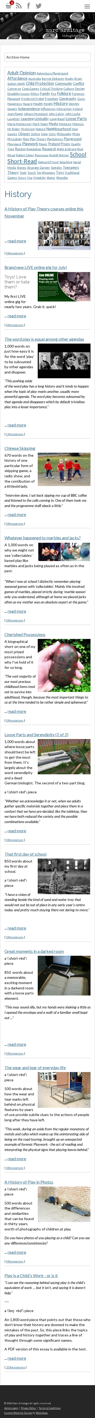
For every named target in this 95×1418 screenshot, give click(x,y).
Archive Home (18, 57)
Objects (24, 134)
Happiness (14, 103)
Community (63, 84)
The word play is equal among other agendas (44, 338)
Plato (26, 139)
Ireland (78, 108)
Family (45, 93)
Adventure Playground (52, 73)
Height (48, 103)
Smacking (65, 162)
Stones (21, 167)
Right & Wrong (67, 149)
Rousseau (42, 155)
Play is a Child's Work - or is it (31, 1275)
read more (17, 240)
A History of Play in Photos (28, 1181)
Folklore (64, 93)
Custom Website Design (18, 1412)
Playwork (30, 143)
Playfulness (55, 139)
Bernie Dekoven (53, 78)
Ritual (11, 155)
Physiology (14, 139)
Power (43, 144)
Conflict (78, 84)
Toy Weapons (46, 172)
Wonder (62, 178)
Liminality (42, 119)
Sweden (56, 167)
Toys (60, 172)
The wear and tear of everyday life (35, 1067)
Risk (80, 149)
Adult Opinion (21, 72)
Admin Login (11, 1408)
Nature (41, 129)
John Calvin (56, 113)
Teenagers (71, 168)
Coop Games (30, 88)
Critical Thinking (51, 88)
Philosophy (64, 134)
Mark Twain (40, 124)
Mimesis (78, 124)
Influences (48, 109)
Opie (44, 134)
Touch (31, 172)
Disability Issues (18, 93)
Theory (13, 172)
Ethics (35, 94)
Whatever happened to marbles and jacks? (42, 537)
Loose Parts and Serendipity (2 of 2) (36, 734)
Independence (29, 108)
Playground (73, 139)
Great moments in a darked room (34, 951)
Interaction (64, 108)
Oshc (52, 134)
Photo (76, 134)
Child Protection (40, 83)
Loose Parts (76, 118)
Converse (14, 88)
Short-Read (22, 161)
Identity (74, 103)
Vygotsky (39, 177)
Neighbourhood (58, 129)
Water (51, 177)
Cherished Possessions (24, 634)
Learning (27, 119)
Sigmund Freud (48, 162)
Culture (68, 88)
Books (69, 78)
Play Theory (38, 139)
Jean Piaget (15, 113)
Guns (81, 98)
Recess (20, 149)
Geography (68, 98)
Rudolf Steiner (59, 155)
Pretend (54, 144)
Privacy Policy (28, 1408)
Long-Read (57, 119)
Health (38, 104)
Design (80, 89)
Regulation (33, 149)
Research (49, 149)
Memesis (65, 124)
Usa (29, 177)
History (61, 103)
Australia (34, 78)
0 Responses (14, 253)
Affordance (17, 78)
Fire (53, 93)
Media (53, 124)
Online (35, 134)
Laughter (13, 119)
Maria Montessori (19, 124)
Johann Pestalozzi (36, 113)
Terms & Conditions (50, 1408)
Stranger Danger (38, 167)
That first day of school (25, 853)
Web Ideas (42, 1412)
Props (65, 144)
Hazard (27, 103)
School (78, 154)
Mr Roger (13, 129)
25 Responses (15, 1367)
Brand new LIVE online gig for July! (35, 267)
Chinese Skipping (19, 448)
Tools (23, 172)
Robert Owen (25, 155)
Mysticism (28, 129)
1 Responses (14, 434)
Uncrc (22, 177)
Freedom (51, 99)
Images (12, 108)
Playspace (14, 144)
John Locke (72, 113)
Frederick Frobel (32, 98)
